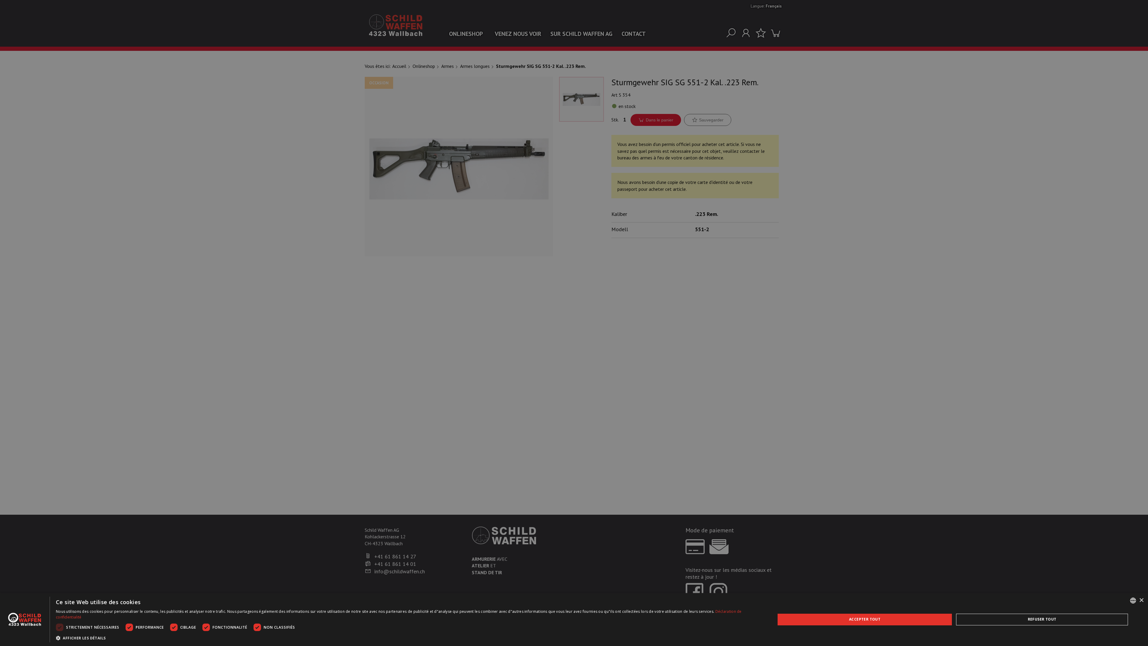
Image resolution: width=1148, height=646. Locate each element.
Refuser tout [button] (1042, 619)
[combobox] (1133, 601)
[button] (405, 638)
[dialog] (574, 619)
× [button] (1141, 600)
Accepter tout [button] (864, 619)
